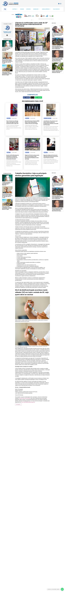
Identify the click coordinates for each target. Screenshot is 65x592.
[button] (26, 97)
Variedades (35, 9)
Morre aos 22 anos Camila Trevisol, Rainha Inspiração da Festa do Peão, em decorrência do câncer (57, 60)
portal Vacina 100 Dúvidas (24, 398)
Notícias (15, 9)
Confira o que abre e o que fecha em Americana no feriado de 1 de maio (57, 71)
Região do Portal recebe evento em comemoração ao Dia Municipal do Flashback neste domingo (32, 157)
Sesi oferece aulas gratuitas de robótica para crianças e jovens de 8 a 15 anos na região (57, 35)
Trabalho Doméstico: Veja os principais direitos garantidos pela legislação (7, 49)
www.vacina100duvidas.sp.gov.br (28, 402)
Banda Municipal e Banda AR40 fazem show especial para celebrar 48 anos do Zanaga (32, 122)
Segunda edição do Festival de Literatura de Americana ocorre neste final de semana (50, 156)
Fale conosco (56, 9)
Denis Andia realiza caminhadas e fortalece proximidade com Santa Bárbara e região (7, 73)
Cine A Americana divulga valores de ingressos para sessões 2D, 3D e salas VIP (12, 122)
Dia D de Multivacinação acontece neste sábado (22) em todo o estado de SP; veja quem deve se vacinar (7, 61)
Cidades (22, 9)
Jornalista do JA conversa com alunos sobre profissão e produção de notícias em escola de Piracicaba (50, 122)
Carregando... (18, 404)
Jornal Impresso (46, 9)
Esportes (28, 9)
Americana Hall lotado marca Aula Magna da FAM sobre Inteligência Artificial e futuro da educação (57, 47)
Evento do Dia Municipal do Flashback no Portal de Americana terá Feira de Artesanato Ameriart (12, 157)
